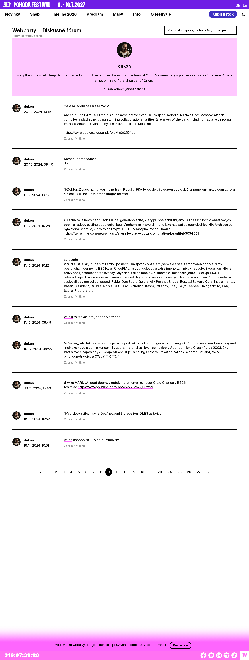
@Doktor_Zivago (76, 189)
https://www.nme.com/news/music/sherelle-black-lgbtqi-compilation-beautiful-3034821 (131, 233)
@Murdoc (71, 413)
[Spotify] (226, 655)
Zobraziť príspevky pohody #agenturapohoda (200, 30)
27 (199, 472)
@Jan (68, 440)
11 (125, 472)
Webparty (24, 30)
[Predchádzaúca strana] (41, 472)
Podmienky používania (27, 36)
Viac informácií (155, 645)
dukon (29, 106)
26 (189, 472)
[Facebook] (203, 655)
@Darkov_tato (74, 343)
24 (169, 472)
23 (160, 472)
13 (142, 472)
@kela (68, 317)
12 (133, 472)
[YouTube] (211, 655)
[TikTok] (234, 655)
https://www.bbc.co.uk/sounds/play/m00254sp (99, 132)
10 (116, 472)
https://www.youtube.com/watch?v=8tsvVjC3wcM (115, 387)
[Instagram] (219, 655)
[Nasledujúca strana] (207, 472)
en (245, 5)
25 (179, 472)
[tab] (35, 14)
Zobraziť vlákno (74, 138)
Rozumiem (180, 645)
